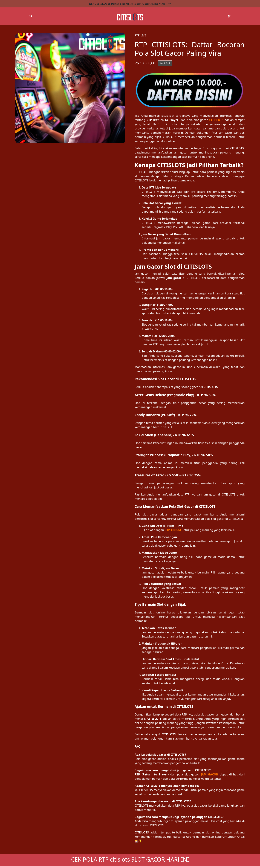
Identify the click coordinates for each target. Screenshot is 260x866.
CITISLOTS (216, 120)
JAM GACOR (209, 774)
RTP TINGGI (173, 530)
